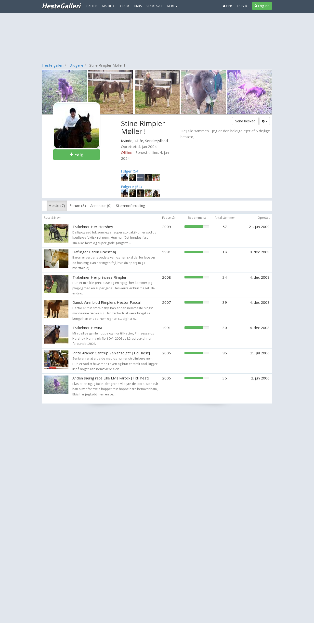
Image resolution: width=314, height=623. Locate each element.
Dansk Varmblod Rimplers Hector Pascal (106, 302)
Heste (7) (57, 205)
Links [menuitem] (138, 6)
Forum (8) (77, 205)
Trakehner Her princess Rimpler (99, 277)
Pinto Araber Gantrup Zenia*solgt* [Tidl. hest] (111, 352)
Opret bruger (236, 6)
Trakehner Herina (87, 327)
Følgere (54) (131, 186)
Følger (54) (130, 171)
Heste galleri (53, 65)
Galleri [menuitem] (91, 6)
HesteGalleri (61, 5)
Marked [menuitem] (108, 6)
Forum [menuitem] (124, 6)
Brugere (76, 65)
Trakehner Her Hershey (92, 226)
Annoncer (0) (101, 205)
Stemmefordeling (130, 205)
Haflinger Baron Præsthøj (94, 251)
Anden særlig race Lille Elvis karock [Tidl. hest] (110, 378)
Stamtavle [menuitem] (154, 6)
